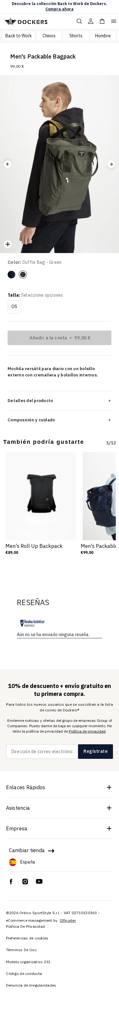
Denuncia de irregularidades (31, 985)
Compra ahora (59, 9)
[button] (7, 164)
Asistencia (18, 808)
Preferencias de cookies (27, 938)
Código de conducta (24, 973)
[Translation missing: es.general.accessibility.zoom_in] (7, 244)
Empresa (17, 828)
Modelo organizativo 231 (28, 961)
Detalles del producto (30, 400)
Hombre (103, 36)
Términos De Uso (21, 949)
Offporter (68, 920)
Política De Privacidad (25, 926)
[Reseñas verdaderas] (32, 623)
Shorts (76, 36)
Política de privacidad (87, 731)
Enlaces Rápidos (25, 787)
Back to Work (18, 36)
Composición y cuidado (31, 420)
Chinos (49, 36)
